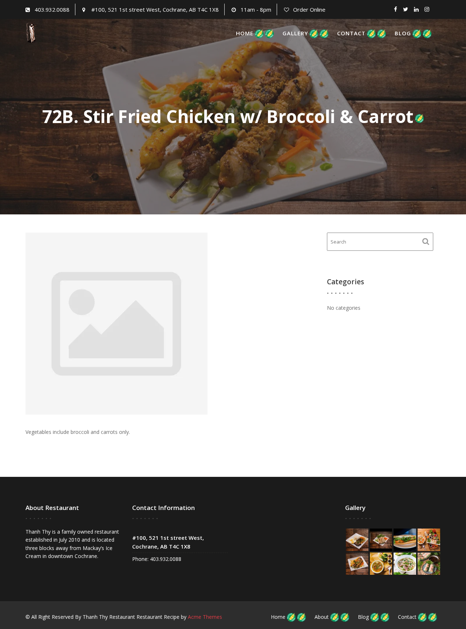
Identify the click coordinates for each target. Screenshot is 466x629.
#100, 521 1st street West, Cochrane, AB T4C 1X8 (155, 9)
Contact (351, 33)
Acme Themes (205, 616)
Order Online (309, 9)
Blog (403, 33)
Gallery (295, 33)
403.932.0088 (52, 9)
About (322, 616)
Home (244, 33)
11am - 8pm (256, 9)
